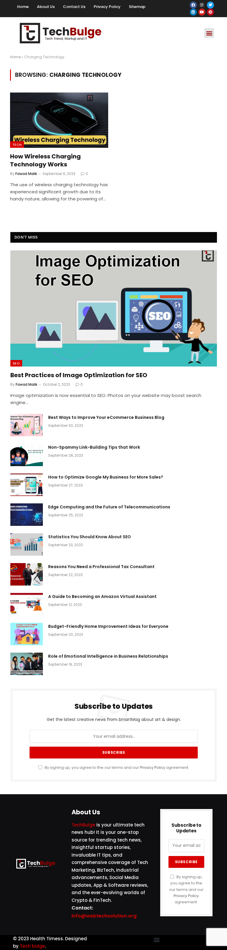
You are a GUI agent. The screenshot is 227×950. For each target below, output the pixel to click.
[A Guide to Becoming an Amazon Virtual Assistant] (26, 604)
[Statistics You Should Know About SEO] (26, 544)
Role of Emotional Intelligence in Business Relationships (108, 656)
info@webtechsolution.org (104, 915)
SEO (16, 363)
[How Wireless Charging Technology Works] (59, 120)
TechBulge (83, 825)
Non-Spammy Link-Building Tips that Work (94, 447)
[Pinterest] (210, 12)
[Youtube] (201, 12)
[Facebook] (193, 5)
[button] (209, 33)
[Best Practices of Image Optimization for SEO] (113, 308)
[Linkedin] (193, 12)
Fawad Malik (26, 173)
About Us (46, 6)
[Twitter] (210, 5)
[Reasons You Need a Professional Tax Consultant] (26, 574)
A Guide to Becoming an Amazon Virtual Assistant (102, 596)
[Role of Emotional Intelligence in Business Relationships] (26, 664)
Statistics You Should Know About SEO (89, 537)
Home (23, 6)
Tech (17, 144)
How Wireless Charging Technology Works (45, 160)
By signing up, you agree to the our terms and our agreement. (116, 767)
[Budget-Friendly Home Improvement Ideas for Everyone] (26, 634)
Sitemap (137, 6)
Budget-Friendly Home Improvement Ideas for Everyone (108, 626)
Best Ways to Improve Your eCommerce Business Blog (106, 417)
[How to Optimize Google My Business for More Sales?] (26, 485)
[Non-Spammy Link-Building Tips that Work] (26, 455)
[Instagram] (201, 5)
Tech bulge (32, 946)
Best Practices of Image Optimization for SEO (78, 375)
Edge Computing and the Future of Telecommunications (109, 507)
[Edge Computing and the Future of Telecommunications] (26, 514)
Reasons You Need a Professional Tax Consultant (101, 567)
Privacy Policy (107, 6)
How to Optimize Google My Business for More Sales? (105, 477)
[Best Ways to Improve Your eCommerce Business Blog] (26, 425)
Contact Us (74, 6)
